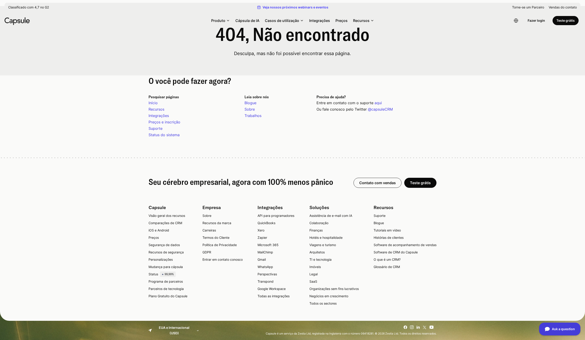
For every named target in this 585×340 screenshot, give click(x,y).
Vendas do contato (563, 7)
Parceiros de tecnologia (166, 289)
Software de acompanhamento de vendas (405, 245)
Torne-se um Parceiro (528, 7)
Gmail (262, 259)
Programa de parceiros (166, 281)
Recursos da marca (216, 223)
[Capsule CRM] (17, 20)
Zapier (262, 237)
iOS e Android (159, 230)
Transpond (266, 281)
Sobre (250, 109)
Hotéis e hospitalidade (326, 237)
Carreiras (209, 230)
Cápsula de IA (247, 20)
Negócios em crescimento (328, 296)
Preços (341, 20)
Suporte (155, 128)
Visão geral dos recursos (167, 216)
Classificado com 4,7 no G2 (28, 7)
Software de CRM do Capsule (396, 252)
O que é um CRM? (387, 259)
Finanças (316, 230)
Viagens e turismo (322, 245)
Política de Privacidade (219, 245)
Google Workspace (272, 289)
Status (161, 274)
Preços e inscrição (164, 122)
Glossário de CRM (387, 267)
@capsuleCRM (380, 109)
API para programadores (276, 216)
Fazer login (536, 20)
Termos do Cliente (215, 237)
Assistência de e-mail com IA (330, 216)
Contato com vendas (377, 183)
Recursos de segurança (166, 252)
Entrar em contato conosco (222, 259)
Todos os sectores (323, 303)
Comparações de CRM (165, 223)
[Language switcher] (516, 20)
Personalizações (161, 259)
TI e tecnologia (320, 259)
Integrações (319, 20)
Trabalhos (253, 115)
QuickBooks (266, 223)
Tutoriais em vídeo (387, 230)
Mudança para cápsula (166, 267)
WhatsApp (265, 267)
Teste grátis (565, 20)
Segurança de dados (164, 245)
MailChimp (265, 252)
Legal (313, 274)
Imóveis (315, 267)
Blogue (250, 103)
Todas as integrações (274, 296)
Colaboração (318, 223)
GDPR (206, 252)
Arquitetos (317, 252)
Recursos (156, 109)
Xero (261, 230)
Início (153, 103)
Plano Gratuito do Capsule (168, 296)
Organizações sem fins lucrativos (334, 289)
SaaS (313, 281)
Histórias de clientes (389, 237)
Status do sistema (164, 135)
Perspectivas (267, 274)
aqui (378, 103)
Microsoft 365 (268, 245)
